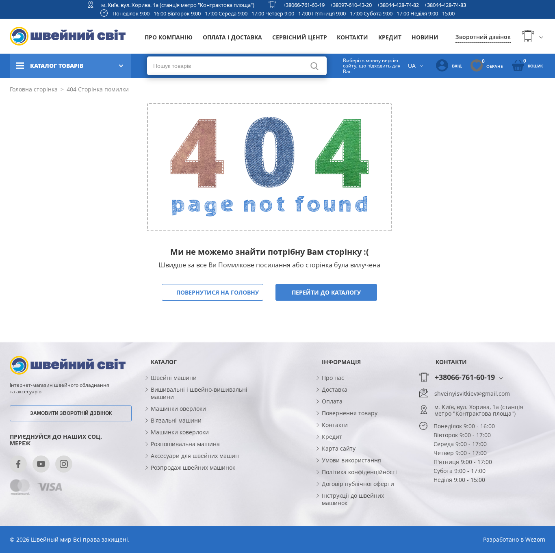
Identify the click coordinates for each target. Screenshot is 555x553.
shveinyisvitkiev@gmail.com (472, 393)
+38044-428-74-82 (398, 5)
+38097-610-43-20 (351, 5)
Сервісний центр (299, 37)
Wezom (535, 539)
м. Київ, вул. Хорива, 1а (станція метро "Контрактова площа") (177, 5)
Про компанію (169, 37)
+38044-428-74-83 (445, 5)
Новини (425, 37)
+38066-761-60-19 (304, 5)
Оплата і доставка (232, 37)
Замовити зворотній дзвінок (71, 413)
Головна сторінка (34, 89)
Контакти (352, 37)
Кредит (389, 37)
